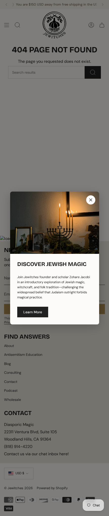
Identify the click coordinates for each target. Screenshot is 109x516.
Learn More (32, 312)
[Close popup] (90, 199)
